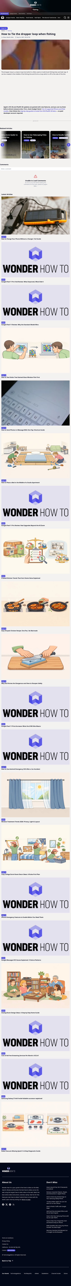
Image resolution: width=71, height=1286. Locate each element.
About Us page (26, 1199)
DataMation (45, 1273)
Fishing (35, 10)
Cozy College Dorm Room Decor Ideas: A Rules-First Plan (20, 874)
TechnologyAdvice (15, 1273)
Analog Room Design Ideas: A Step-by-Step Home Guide (20, 1013)
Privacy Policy (6, 1241)
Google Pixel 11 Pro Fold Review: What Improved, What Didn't (22, 282)
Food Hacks (29, 17)
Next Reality (22, 13)
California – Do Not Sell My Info (11, 1247)
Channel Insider (56, 1273)
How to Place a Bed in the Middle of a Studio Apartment (20, 483)
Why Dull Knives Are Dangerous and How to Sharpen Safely (21, 683)
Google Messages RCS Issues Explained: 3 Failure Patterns (21, 960)
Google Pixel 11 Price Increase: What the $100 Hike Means (21, 726)
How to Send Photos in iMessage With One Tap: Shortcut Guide (23, 430)
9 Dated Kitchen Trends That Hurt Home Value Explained (20, 578)
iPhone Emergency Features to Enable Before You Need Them (22, 917)
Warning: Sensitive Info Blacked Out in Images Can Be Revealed (56, 1231)
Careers (8, 1250)
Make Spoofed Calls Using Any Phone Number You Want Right (57, 1226)
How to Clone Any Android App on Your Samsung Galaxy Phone (56, 1197)
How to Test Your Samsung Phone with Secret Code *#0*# (57, 1217)
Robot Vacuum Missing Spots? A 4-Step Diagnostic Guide (20, 1151)
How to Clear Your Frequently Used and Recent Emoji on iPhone (56, 1221)
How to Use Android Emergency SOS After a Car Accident (20, 769)
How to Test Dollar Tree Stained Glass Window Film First (20, 377)
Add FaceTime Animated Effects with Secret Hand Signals (57, 1212)
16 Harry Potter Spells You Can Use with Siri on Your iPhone (56, 1202)
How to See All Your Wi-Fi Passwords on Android (56, 1188)
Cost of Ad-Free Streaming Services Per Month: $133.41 (20, 1055)
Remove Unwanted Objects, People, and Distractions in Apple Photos (56, 1193)
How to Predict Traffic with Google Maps (56, 1207)
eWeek (37, 1273)
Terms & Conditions (7, 1238)
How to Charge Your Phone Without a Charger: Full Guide (21, 239)
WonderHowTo (4, 13)
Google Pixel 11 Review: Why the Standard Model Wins (20, 325)
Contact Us (5, 1244)
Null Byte (29, 13)
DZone (66, 1273)
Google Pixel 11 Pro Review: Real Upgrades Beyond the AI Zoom (23, 525)
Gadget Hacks (13, 13)
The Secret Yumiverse (49, 17)
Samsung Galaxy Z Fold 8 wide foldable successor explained (21, 1098)
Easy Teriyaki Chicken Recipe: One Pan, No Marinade (19, 631)
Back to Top (6, 1261)
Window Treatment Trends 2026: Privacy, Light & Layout (20, 822)
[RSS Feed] (13, 1205)
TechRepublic (28, 1273)
